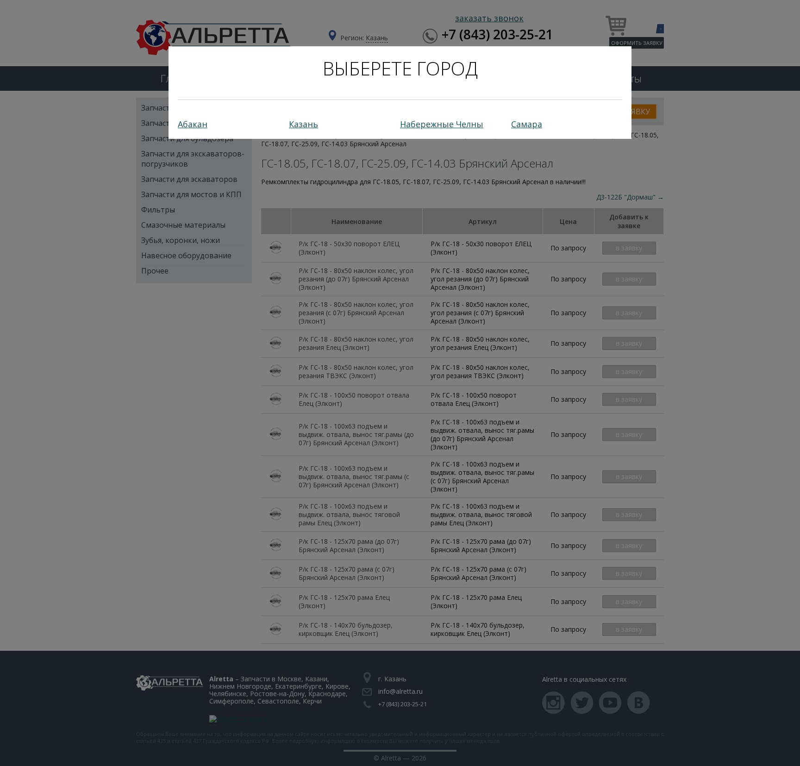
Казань (303, 124)
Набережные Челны (441, 124)
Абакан (192, 124)
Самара (526, 124)
